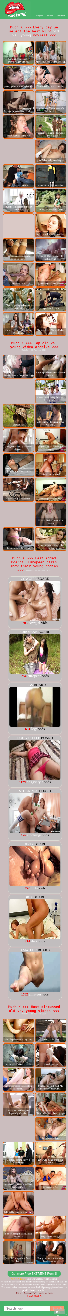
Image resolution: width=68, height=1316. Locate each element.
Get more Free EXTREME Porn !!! (34, 1273)
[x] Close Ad (59, 1312)
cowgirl (28, 579)
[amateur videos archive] (34, 991)
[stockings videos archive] (34, 831)
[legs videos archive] (34, 725)
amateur (28, 950)
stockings (28, 791)
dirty (29, 844)
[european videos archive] (34, 672)
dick (28, 897)
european (28, 632)
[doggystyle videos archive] (34, 778)
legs (28, 685)
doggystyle (28, 738)
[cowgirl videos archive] (34, 619)
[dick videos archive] (34, 938)
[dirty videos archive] (34, 885)
